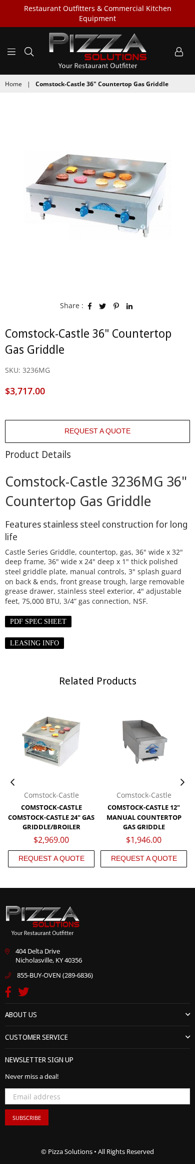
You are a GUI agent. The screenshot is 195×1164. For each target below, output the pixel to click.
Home (13, 84)
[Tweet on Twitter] (102, 306)
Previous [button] (12, 782)
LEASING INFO (34, 643)
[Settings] (179, 50)
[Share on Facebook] (90, 306)
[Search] (29, 50)
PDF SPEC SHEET (38, 621)
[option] (97, 195)
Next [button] (182, 782)
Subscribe (26, 1117)
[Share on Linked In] (129, 306)
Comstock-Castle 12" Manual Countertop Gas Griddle (144, 817)
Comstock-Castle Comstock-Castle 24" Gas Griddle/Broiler (51, 817)
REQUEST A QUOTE (97, 431)
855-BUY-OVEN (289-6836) (55, 975)
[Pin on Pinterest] (117, 306)
